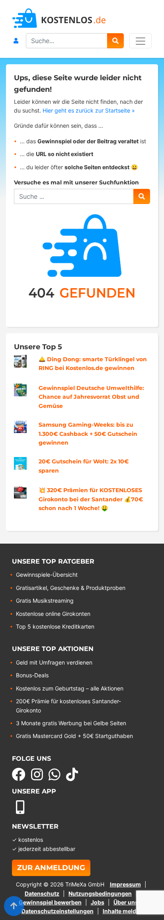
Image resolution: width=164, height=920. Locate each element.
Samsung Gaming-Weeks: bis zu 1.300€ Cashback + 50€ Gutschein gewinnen (88, 433)
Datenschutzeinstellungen (57, 911)
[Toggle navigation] (140, 40)
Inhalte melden (123, 911)
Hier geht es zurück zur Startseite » (89, 110)
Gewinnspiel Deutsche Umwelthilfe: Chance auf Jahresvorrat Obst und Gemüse (91, 397)
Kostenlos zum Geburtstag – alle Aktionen (69, 688)
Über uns (125, 902)
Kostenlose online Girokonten (53, 613)
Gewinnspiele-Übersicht (47, 574)
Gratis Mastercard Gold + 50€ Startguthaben (74, 735)
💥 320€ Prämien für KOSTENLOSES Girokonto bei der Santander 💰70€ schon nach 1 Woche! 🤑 (91, 499)
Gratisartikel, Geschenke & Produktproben (70, 587)
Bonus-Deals (32, 675)
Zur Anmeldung (51, 867)
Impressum (125, 884)
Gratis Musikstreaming (45, 600)
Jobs (97, 902)
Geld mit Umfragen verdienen (54, 662)
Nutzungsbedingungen (100, 893)
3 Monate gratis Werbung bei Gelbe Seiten (71, 723)
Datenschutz (42, 893)
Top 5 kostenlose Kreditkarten (55, 626)
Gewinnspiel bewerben (50, 902)
